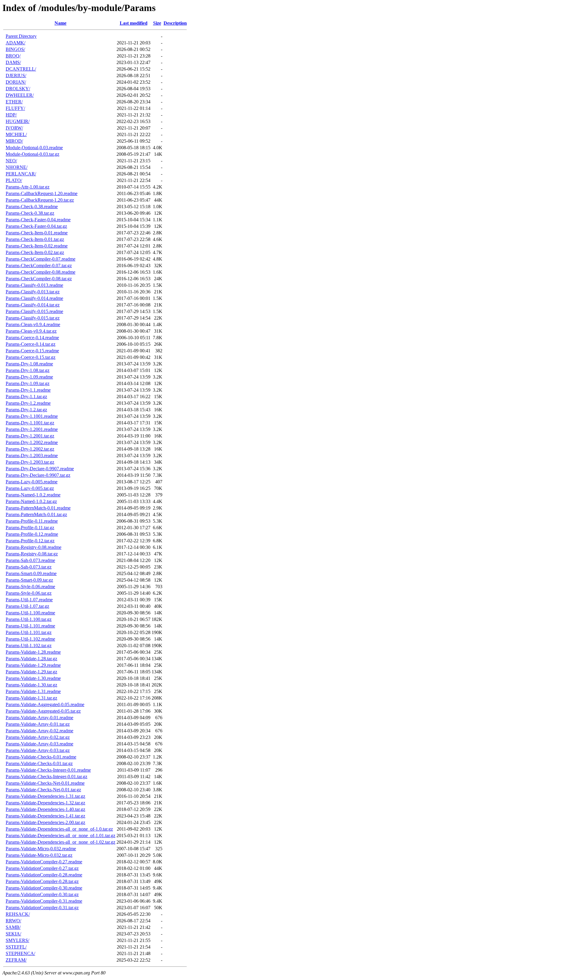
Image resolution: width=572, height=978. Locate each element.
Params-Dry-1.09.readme (29, 376)
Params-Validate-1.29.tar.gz (31, 671)
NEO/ (11, 160)
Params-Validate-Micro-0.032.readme (41, 848)
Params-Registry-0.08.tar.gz (32, 553)
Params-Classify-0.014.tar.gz (33, 304)
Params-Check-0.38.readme (32, 206)
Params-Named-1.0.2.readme (33, 494)
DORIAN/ (16, 82)
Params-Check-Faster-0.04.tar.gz (36, 226)
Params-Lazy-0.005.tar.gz (30, 488)
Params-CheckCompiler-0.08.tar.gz (39, 278)
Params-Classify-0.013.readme (34, 285)
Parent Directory (21, 36)
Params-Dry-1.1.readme (28, 390)
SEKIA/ (13, 933)
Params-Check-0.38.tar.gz (30, 213)
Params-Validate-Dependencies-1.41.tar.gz (45, 815)
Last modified (133, 23)
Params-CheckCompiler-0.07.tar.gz (39, 265)
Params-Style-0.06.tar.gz (29, 593)
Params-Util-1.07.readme (29, 599)
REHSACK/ (18, 914)
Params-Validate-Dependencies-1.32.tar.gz (45, 802)
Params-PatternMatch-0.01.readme (38, 507)
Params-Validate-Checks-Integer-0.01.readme (48, 770)
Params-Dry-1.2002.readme (32, 442)
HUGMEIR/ (17, 121)
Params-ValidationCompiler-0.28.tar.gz (42, 881)
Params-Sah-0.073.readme (30, 560)
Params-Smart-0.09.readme (31, 573)
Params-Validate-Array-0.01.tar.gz (38, 724)
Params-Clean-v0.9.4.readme (33, 324)
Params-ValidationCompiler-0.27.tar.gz (42, 868)
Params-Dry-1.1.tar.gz (26, 396)
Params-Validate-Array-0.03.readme (39, 743)
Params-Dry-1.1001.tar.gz (30, 422)
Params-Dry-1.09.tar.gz (27, 383)
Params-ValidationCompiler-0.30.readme (44, 887)
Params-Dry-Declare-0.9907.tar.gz (38, 475)
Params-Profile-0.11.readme (32, 521)
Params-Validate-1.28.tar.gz (31, 658)
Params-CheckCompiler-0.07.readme (40, 258)
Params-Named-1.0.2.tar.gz (31, 501)
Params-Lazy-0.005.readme (31, 481)
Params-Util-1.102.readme (30, 638)
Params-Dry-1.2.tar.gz (26, 409)
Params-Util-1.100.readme (30, 612)
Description (175, 23)
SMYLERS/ (17, 940)
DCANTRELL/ (21, 68)
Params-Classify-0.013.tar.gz (33, 291)
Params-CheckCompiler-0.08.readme (40, 272)
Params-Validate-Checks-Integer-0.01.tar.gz (46, 776)
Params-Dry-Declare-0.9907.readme (40, 468)
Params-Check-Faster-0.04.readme (38, 219)
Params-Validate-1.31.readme (33, 691)
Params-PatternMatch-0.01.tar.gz (36, 514)
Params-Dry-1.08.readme (29, 363)
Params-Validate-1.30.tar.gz (31, 684)
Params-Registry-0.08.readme (33, 547)
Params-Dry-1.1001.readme (32, 416)
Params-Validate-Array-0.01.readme (39, 717)
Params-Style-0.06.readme (30, 586)
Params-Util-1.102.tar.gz (29, 645)
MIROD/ (14, 141)
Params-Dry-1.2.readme (28, 403)
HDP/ (11, 114)
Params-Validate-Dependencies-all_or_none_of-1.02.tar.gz (60, 842)
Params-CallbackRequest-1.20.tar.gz (40, 200)
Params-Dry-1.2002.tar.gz (30, 448)
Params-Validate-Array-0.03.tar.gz (38, 750)
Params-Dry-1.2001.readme (32, 429)
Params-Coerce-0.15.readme (32, 350)
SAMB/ (13, 927)
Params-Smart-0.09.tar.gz (29, 580)
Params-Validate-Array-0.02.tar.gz (38, 737)
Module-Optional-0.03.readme (34, 147)
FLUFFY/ (15, 108)
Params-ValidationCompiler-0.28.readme (44, 874)
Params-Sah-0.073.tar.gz (29, 566)
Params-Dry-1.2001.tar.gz (30, 435)
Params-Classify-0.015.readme (34, 311)
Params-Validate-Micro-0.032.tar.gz (39, 855)
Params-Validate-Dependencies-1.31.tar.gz (45, 796)
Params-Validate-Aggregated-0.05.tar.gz (43, 711)
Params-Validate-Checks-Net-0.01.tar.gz (43, 789)
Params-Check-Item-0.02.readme (37, 245)
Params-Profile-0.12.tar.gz (30, 540)
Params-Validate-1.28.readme (33, 652)
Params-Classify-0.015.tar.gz (33, 317)
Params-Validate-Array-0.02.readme (39, 730)
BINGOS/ (15, 49)
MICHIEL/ (16, 134)
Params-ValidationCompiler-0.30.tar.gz (42, 894)
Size (157, 23)
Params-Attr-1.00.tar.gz (27, 186)
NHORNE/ (16, 167)
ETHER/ (14, 101)
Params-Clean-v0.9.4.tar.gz (31, 331)
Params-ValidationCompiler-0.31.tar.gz (42, 907)
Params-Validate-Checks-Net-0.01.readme (45, 783)
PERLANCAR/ (21, 173)
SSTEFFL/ (16, 946)
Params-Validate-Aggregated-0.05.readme (45, 704)
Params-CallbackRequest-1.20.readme (41, 193)
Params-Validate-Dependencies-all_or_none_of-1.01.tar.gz (60, 835)
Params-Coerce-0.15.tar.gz (30, 357)
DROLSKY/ (18, 88)
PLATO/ (14, 180)
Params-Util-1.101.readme (30, 625)
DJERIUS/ (16, 75)
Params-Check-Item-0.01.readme (37, 232)
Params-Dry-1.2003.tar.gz (30, 462)
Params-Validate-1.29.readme (33, 665)
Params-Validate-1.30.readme (33, 678)
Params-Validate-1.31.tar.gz (31, 697)
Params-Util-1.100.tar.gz (29, 619)
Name (60, 23)
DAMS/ (13, 62)
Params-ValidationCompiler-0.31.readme (44, 901)
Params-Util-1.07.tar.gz (27, 606)
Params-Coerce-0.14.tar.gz (30, 344)
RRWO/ (13, 920)
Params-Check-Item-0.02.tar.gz (35, 252)
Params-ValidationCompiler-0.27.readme (44, 861)
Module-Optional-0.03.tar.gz (32, 154)
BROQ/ (13, 55)
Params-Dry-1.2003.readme (32, 455)
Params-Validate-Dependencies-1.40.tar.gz (45, 809)
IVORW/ (14, 127)
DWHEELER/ (20, 95)
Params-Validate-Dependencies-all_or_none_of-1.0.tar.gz (59, 828)
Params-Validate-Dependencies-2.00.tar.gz (45, 822)
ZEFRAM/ (16, 960)
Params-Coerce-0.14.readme (32, 337)
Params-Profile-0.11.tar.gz (30, 527)
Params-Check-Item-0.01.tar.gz (35, 239)
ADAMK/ (15, 42)
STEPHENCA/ (20, 953)
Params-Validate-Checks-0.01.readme (41, 756)
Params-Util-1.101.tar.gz (29, 632)
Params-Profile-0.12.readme (32, 534)
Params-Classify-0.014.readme (34, 298)
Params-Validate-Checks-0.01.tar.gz (39, 763)
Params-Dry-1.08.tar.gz (27, 370)
